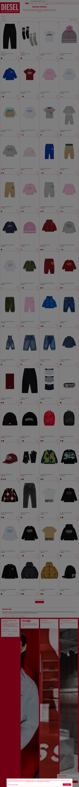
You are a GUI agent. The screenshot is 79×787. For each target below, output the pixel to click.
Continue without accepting (13, 784)
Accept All (67, 784)
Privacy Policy (40, 781)
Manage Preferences (30, 781)
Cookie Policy (47, 781)
